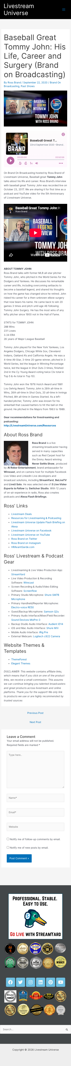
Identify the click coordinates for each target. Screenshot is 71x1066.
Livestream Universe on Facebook (31, 530)
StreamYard (18, 574)
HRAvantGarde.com (22, 547)
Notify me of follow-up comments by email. (35, 839)
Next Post (35, 722)
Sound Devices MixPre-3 (25, 619)
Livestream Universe (19, 9)
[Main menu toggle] (63, 9)
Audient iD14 (55, 624)
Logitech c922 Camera (46, 636)
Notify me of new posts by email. (29, 847)
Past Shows (28, 86)
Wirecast (28, 582)
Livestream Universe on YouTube (30, 534)
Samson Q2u (51, 611)
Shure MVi (52, 628)
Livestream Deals (21, 514)
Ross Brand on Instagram (26, 543)
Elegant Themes (20, 663)
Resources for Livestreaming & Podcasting (36, 518)
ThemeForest (19, 659)
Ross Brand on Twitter (24, 538)
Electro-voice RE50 (22, 607)
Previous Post (35, 712)
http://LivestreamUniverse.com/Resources (30, 425)
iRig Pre (43, 632)
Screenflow (30, 590)
